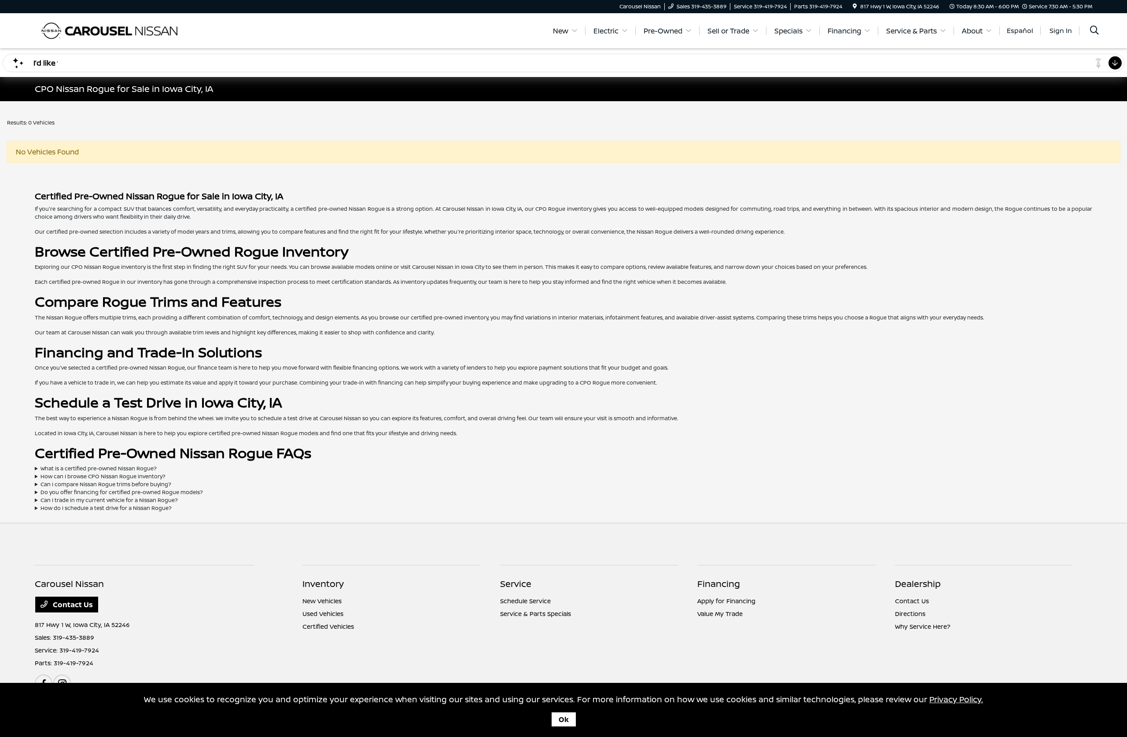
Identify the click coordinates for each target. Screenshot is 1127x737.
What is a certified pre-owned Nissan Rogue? (99, 468)
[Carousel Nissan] (110, 30)
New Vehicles (322, 601)
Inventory (323, 584)
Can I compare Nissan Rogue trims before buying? (106, 484)
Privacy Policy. (956, 699)
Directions (910, 613)
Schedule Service (525, 601)
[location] (855, 6)
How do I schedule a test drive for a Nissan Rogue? (106, 508)
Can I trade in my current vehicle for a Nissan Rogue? (109, 500)
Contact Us (72, 604)
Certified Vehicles (328, 626)
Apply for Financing (726, 601)
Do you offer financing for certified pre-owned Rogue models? (122, 492)
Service (515, 584)
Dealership (918, 584)
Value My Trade (720, 613)
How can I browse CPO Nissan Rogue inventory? (103, 476)
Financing (718, 584)
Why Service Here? (922, 626)
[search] (1094, 31)
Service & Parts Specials (535, 613)
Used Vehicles (322, 613)
